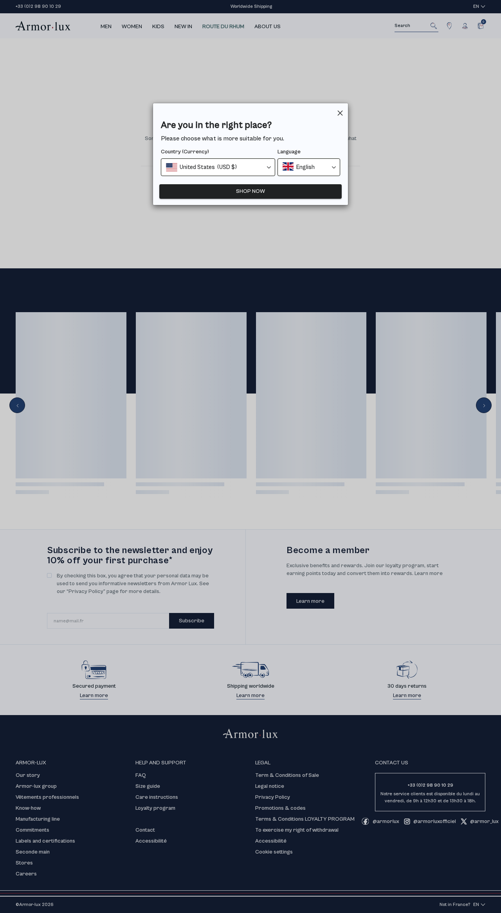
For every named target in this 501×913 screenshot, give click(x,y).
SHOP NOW (250, 191)
